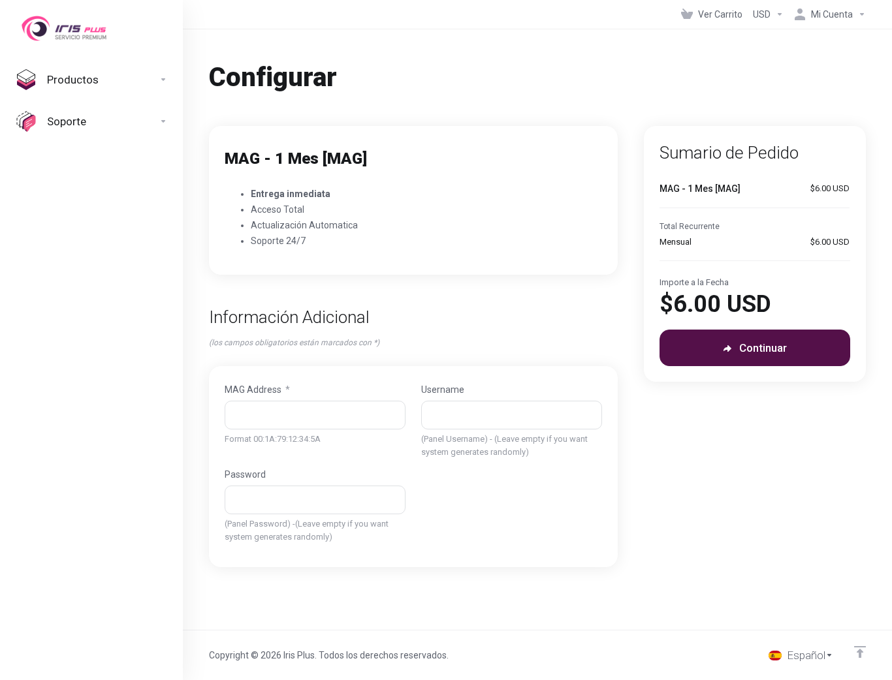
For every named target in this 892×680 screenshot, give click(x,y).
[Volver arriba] (860, 652)
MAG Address (257, 389)
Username (442, 389)
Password (245, 474)
